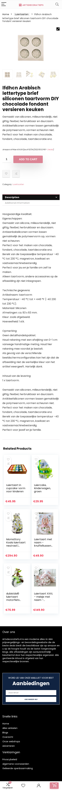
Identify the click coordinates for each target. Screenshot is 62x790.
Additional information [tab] (17, 202)
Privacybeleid (9, 759)
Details (50, 149)
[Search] (57, 4)
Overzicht (7, 737)
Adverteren (8, 746)
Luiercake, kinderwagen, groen (42, 488)
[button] (58, 29)
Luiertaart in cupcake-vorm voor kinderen (15, 488)
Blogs (5, 732)
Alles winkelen (9, 728)
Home (5, 14)
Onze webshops (11, 741)
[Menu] (4, 4)
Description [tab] (12, 197)
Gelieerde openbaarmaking (17, 768)
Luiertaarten (21, 14)
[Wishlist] (23, 786)
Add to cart (28, 159)
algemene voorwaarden (15, 763)
